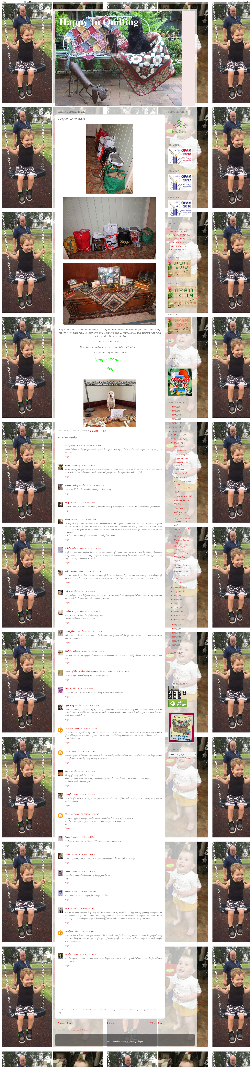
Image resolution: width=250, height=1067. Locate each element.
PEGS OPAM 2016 (176, 246)
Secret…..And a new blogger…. (182, 482)
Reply (67, 456)
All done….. (179, 536)
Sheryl (67, 519)
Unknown (69, 728)
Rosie (67, 688)
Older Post (156, 1023)
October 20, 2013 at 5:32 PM (86, 728)
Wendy (68, 954)
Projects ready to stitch (183, 496)
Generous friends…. (182, 473)
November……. (180, 446)
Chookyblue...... (71, 631)
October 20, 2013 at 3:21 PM (90, 631)
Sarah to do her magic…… (180, 513)
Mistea (67, 771)
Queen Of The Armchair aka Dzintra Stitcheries (85, 671)
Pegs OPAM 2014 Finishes (179, 238)
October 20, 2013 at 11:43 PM (82, 871)
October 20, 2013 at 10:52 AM (88, 445)
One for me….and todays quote (181, 530)
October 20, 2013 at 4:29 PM (117, 671)
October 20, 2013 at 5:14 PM (87, 705)
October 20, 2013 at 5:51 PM (83, 751)
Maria (67, 891)
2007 (174, 645)
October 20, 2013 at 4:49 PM (82, 688)
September (178, 587)
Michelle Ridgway (72, 651)
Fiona (67, 871)
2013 (174, 431)
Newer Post (64, 1023)
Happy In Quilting (99, 21)
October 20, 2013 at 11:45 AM (91, 485)
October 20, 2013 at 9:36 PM (83, 794)
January (177, 619)
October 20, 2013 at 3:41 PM (92, 651)
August (177, 591)
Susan (67, 465)
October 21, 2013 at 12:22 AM (83, 891)
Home (110, 1023)
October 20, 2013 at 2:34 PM (83, 591)
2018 (174, 411)
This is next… (180, 504)
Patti (67, 908)
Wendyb (68, 931)
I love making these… (183, 454)
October (177, 443)
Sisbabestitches (71, 548)
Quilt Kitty (69, 705)
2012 (174, 624)
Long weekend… (181, 553)
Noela (67, 854)
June (176, 599)
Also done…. (179, 582)
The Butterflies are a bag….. (182, 541)
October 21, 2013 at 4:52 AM (82, 908)
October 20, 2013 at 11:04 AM (82, 465)
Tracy (67, 502)
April (176, 607)
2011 (174, 628)
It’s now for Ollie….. (182, 458)
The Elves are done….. (179, 547)
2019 (174, 407)
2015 (174, 423)
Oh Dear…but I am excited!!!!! (182, 566)
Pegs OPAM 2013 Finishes (179, 235)
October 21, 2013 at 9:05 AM (84, 931)
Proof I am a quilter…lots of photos (183, 520)
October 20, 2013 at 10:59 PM (82, 837)
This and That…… (182, 557)
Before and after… (181, 500)
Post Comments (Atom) (78, 1029)
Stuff (176, 525)
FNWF (177, 561)
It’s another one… (181, 450)
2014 (174, 427)
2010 (174, 633)
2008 (174, 641)
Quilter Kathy (71, 611)
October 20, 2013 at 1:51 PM (89, 548)
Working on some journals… (181, 463)
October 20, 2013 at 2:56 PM (89, 611)
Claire (67, 751)
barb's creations (71, 571)
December (178, 434)
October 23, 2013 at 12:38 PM (83, 954)
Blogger (140, 1041)
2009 (174, 637)
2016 (174, 419)
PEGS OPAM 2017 (176, 249)
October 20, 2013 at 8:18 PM (83, 771)
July (176, 595)
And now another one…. (181, 577)
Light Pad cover (180, 508)
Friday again (179, 469)
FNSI (176, 491)
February (178, 615)
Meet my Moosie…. (182, 477)
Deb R (67, 591)
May (176, 603)
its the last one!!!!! (181, 571)
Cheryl (68, 794)
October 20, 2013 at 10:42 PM (86, 814)
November (178, 439)
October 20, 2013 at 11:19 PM (83, 854)
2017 (174, 415)
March (177, 611)
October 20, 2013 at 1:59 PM (90, 571)
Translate (188, 758)
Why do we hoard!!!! (182, 487)
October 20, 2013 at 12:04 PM (83, 519)
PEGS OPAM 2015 (176, 242)
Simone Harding (71, 485)
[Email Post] (104, 430)
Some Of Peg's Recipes (177, 231)
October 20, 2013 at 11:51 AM (82, 502)
